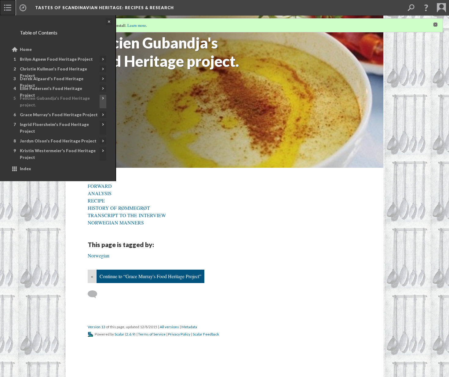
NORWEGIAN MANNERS (116, 222)
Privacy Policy (179, 334)
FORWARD (100, 186)
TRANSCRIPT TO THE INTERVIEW (127, 215)
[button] (426, 7)
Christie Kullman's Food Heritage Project (53, 72)
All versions (169, 327)
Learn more (136, 25)
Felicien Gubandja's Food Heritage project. (55, 101)
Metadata (189, 327)
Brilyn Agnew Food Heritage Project (56, 59)
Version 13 (96, 327)
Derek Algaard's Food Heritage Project (51, 82)
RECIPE (96, 200)
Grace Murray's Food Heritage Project (59, 114)
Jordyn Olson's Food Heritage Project (58, 140)
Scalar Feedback (206, 334)
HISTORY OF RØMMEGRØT (119, 208)
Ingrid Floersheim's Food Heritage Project (54, 128)
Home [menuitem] (26, 49)
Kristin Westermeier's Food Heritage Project (58, 154)
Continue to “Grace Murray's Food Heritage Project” (150, 276)
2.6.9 (130, 334)
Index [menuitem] (25, 168)
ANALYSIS (99, 193)
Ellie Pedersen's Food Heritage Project (51, 92)
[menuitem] (7, 7)
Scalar (119, 334)
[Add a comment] (95, 294)
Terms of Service (152, 334)
